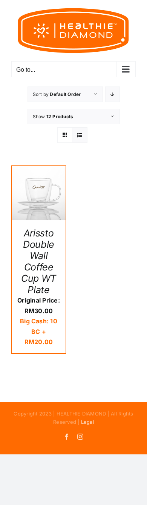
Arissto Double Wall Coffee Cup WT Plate (38, 261)
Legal (87, 422)
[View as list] (79, 135)
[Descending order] (112, 94)
